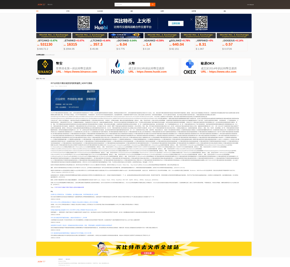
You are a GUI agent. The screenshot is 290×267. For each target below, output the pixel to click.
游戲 (131, 11)
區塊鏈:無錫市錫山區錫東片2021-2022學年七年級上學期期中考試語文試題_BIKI (74, 210)
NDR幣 (82, 187)
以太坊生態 (100, 11)
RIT (57, 187)
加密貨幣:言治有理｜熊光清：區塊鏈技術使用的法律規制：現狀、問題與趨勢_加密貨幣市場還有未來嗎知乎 (81, 225)
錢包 (225, 11)
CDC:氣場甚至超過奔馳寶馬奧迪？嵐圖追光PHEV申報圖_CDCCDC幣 (71, 233)
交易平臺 (194, 11)
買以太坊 (68, 265)
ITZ (55, 187)
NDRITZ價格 (61, 187)
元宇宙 (67, 11)
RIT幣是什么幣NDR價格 (74, 187)
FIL (41, 78)
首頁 (37, 11)
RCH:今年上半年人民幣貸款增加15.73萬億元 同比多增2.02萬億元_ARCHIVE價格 (74, 202)
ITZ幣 (66, 187)
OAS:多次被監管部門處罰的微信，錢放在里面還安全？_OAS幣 (69, 217)
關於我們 (68, 259)
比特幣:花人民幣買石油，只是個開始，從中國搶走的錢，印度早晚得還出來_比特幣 (74, 194)
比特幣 (162, 11)
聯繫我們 (60, 259)
